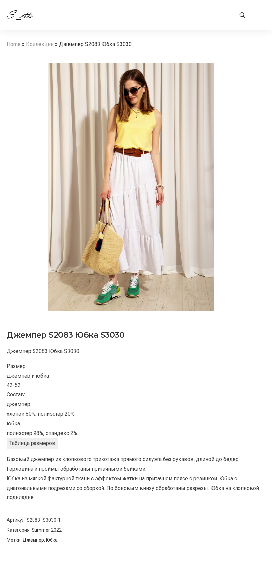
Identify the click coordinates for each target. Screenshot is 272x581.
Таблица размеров (32, 443)
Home (14, 44)
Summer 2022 (47, 530)
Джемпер (33, 540)
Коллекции (40, 44)
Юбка (52, 540)
